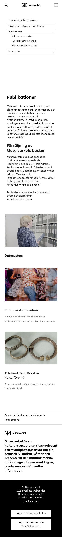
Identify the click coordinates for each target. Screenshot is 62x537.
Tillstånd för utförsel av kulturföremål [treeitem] (26, 27)
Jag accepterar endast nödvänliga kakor (31, 524)
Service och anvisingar (25, 20)
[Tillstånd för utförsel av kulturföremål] (31, 348)
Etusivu (9, 415)
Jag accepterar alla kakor (31, 513)
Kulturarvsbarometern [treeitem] (22, 36)
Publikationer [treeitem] (15, 32)
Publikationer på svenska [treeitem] (24, 41)
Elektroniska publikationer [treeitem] (24, 46)
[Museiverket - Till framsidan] (31, 5)
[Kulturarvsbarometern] (31, 284)
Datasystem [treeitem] (14, 52)
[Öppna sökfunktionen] (6, 5)
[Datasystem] (31, 230)
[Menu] (56, 5)
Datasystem (14, 255)
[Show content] (50, 30)
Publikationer (12, 420)
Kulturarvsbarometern (21, 310)
